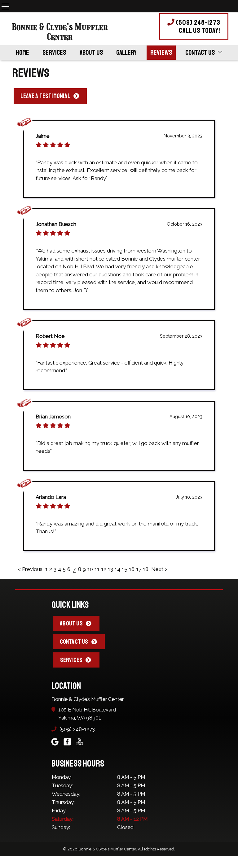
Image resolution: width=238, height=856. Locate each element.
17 (138, 569)
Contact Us (200, 52)
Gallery (126, 52)
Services (54, 52)
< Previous (31, 569)
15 (124, 569)
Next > (159, 569)
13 (110, 569)
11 (97, 569)
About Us (91, 52)
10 (90, 569)
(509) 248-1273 (197, 26)
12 (103, 569)
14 (117, 569)
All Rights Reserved (156, 849)
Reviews (161, 52)
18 (145, 569)
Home (22, 52)
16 (131, 569)
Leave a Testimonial (45, 96)
